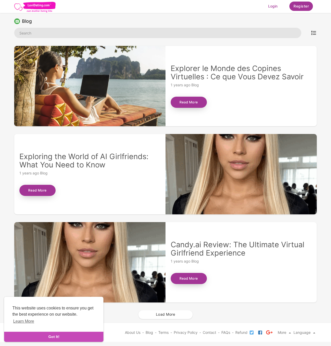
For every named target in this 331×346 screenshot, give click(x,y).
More (282, 332)
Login (272, 6)
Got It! (53, 337)
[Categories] (314, 33)
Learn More (23, 321)
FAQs (225, 332)
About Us (132, 332)
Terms (163, 332)
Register (301, 6)
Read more (188, 102)
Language (303, 332)
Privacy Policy (186, 332)
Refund (241, 332)
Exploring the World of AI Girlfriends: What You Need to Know (83, 160)
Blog (195, 85)
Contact (209, 332)
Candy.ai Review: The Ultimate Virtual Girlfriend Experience (237, 248)
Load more (165, 314)
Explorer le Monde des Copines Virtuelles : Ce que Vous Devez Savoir (237, 72)
